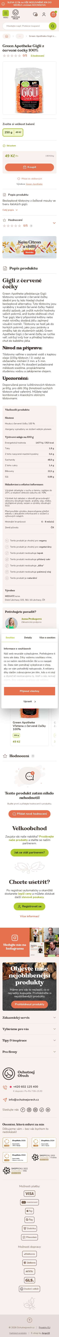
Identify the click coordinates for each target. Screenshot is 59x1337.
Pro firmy (10, 1052)
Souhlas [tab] (10, 637)
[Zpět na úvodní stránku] (7, 36)
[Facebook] (22, 1109)
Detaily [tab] (28, 637)
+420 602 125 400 (25, 1086)
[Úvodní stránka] (15, 14)
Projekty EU (44, 1327)
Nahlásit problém (18, 1333)
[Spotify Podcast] (48, 1109)
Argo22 (46, 1333)
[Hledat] (52, 26)
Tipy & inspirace (15, 1040)
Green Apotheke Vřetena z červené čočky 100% (29, 726)
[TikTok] (41, 1109)
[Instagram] (29, 1109)
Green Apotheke (34, 184)
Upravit (28, 701)
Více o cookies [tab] (47, 637)
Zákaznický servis (16, 1017)
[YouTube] (35, 1109)
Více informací (29, 916)
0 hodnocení (37, 55)
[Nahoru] (29, 1320)
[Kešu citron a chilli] (29, 247)
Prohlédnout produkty (29, 1004)
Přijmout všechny (29, 691)
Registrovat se (32, 906)
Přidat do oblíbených (32, 178)
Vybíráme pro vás (16, 1029)
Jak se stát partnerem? (29, 852)
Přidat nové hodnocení (32, 814)
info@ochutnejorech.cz (24, 1099)
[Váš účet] (43, 14)
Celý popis (8, 209)
